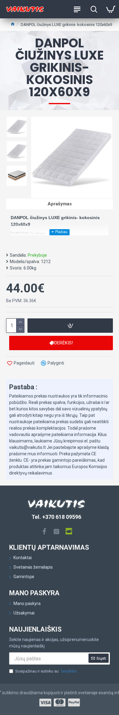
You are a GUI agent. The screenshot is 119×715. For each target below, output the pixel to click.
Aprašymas (60, 204)
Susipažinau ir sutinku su (46, 671)
